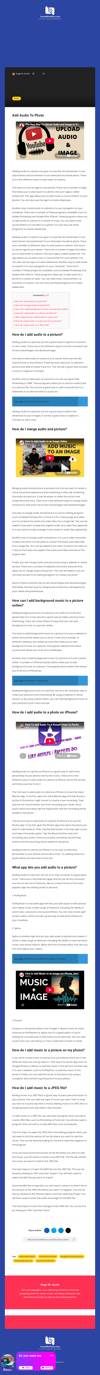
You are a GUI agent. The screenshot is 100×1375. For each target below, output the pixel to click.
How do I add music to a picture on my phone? (37, 321)
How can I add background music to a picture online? (41, 309)
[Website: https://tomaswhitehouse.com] (50, 1303)
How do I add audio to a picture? (30, 301)
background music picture (72, 1256)
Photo (16, 98)
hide (46, 295)
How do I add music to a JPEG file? (31, 325)
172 (43, 73)
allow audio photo (27, 1256)
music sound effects (45, 1261)
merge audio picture (23, 1261)
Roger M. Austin (50, 1284)
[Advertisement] (50, 41)
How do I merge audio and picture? (32, 305)
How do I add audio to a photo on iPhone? (35, 313)
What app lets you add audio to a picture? (36, 317)
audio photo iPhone (48, 1256)
